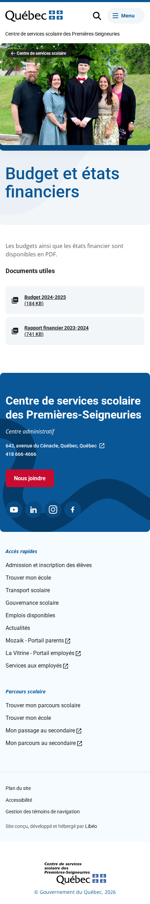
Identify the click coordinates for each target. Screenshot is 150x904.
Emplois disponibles (30, 615)
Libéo (91, 826)
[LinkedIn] (33, 509)
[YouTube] (14, 509)
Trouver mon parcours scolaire (43, 705)
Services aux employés (37, 665)
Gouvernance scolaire (32, 603)
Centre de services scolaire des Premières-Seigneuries (62, 34)
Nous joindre (30, 478)
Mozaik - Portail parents (38, 640)
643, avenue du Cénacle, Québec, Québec (51, 446)
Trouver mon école (28, 577)
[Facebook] (72, 509)
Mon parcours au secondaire (44, 743)
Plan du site (18, 788)
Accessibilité (19, 800)
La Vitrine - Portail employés (43, 653)
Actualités (18, 628)
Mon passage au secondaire (43, 730)
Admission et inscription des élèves (49, 565)
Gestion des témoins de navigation (43, 811)
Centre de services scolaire (41, 53)
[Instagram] (53, 509)
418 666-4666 (21, 454)
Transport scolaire (28, 590)
